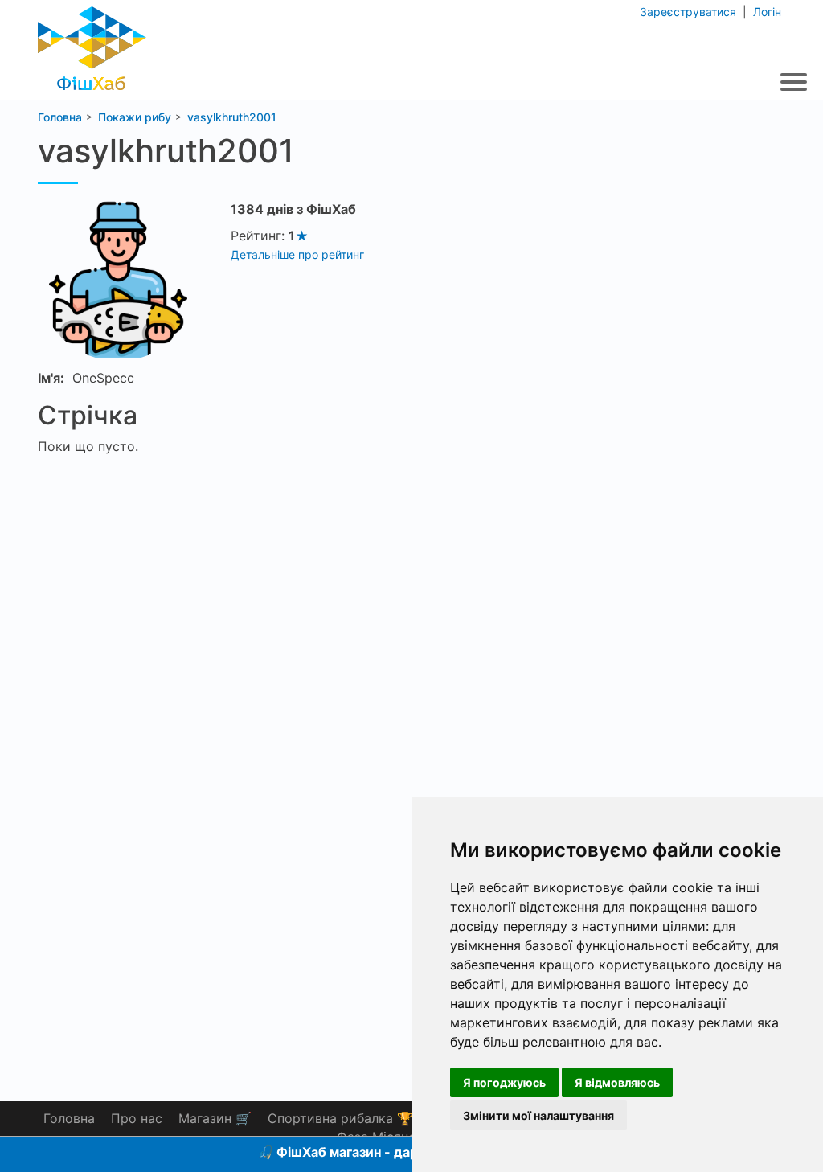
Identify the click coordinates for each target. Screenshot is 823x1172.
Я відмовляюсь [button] (617, 1082)
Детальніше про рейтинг (297, 254)
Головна (69, 1118)
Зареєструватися (689, 11)
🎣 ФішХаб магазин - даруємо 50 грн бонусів (401, 1152)
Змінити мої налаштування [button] (538, 1115)
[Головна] (92, 44)
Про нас (136, 1118)
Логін (765, 11)
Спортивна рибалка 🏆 (340, 1118)
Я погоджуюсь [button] (504, 1082)
